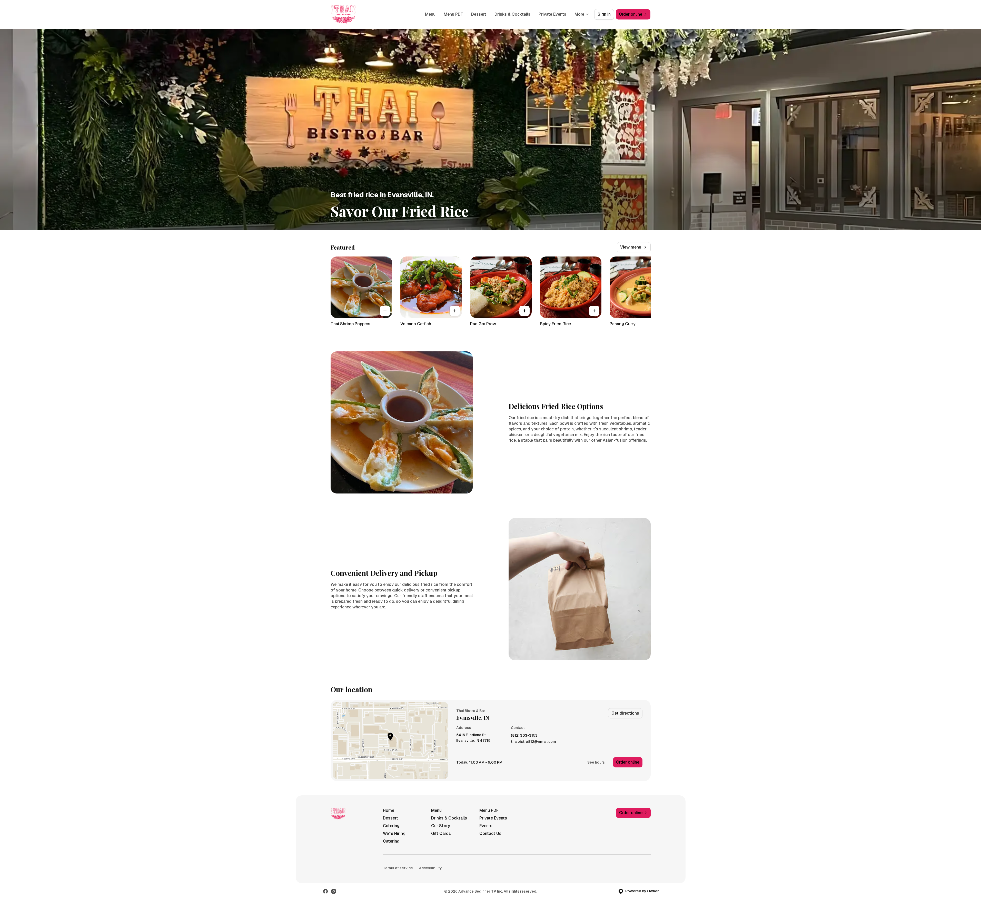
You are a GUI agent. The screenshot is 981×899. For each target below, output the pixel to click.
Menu (430, 14)
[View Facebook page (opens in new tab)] (325, 891)
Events (485, 825)
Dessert (478, 14)
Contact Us (490, 833)
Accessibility (430, 868)
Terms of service (398, 868)
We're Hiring (394, 833)
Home (388, 810)
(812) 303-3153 (524, 735)
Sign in (604, 14)
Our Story (440, 825)
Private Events (552, 14)
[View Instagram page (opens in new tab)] (334, 891)
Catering (391, 825)
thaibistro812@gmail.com (533, 741)
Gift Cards (441, 833)
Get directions (625, 713)
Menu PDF (453, 14)
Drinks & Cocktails (512, 14)
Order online (627, 762)
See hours (596, 762)
